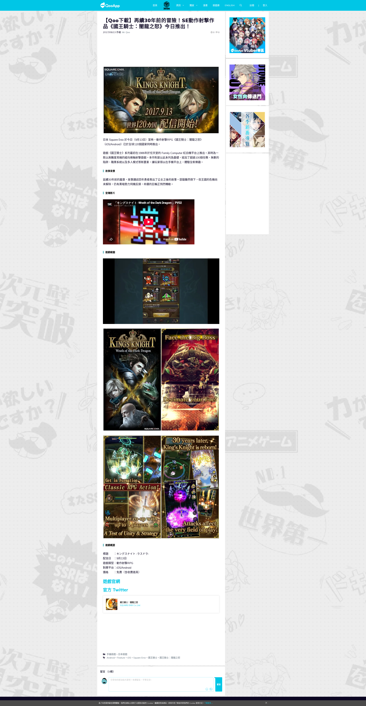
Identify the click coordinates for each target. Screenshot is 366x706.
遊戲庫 (216, 5)
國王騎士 (152, 657)
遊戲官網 (111, 581)
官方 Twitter (115, 590)
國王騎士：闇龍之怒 (170, 657)
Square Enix (139, 657)
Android (111, 657)
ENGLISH (229, 5)
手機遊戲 (111, 654)
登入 (265, 5)
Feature (121, 657)
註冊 (252, 5)
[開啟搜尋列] (240, 5)
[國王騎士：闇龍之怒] (161, 604)
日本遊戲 (122, 654)
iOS (129, 657)
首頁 (155, 5)
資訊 (178, 5)
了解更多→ (208, 703)
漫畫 (205, 5)
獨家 (192, 5)
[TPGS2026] (167, 5)
